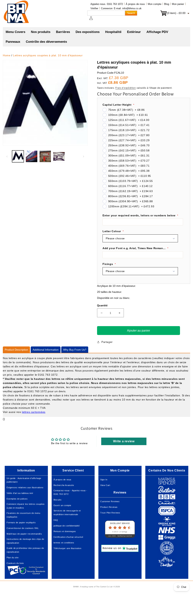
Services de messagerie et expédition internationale (67, 513)
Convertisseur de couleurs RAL (23, 528)
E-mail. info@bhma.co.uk (128, 8)
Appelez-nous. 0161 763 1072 (106, 4)
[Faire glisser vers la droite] (83, 156)
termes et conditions (64, 543)
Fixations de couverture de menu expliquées (23, 515)
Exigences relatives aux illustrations (25, 487)
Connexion (107, 8)
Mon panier (178, 4)
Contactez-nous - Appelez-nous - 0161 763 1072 (70, 492)
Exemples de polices (17, 499)
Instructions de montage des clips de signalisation (25, 541)
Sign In (103, 479)
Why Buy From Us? (74, 349)
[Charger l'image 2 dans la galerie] (31, 156)
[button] (40, 32)
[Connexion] (93, 20)
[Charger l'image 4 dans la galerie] (59, 156)
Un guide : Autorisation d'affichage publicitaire (24, 480)
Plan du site (12, 557)
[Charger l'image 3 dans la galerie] (45, 156)
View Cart (105, 485)
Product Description (16, 349)
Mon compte (154, 4)
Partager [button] (107, 341)
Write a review (123, 441)
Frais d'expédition (125, 88)
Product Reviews (109, 507)
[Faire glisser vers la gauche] (7, 156)
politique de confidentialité (67, 526)
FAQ (56, 520)
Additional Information (46, 349)
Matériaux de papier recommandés (24, 534)
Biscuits (58, 500)
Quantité (102, 305)
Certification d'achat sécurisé (68, 537)
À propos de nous (135, 4)
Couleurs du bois (15, 563)
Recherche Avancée (64, 485)
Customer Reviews (110, 501)
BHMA (76, 587)
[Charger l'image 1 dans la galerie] (18, 156)
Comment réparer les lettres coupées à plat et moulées (26, 506)
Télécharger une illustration (67, 548)
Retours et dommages (65, 531)
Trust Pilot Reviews (110, 513)
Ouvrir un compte (62, 505)
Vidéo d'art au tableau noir (20, 493)
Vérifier (94, 8)
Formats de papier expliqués (21, 522)
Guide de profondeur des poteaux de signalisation (25, 550)
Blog (166, 4)
